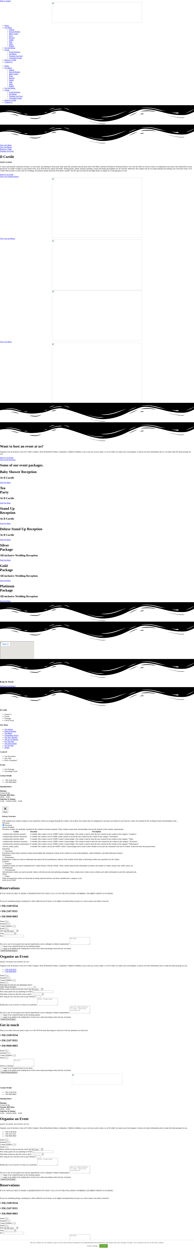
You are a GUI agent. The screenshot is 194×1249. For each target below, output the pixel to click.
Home (6, 26)
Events (6, 50)
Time (2, 933)
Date (2, 931)
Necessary (8, 825)
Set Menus (13, 54)
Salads (11, 40)
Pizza (11, 36)
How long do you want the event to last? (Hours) (17, 997)
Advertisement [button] (7, 868)
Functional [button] (6, 849)
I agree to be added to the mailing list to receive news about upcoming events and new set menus (37, 948)
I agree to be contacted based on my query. (18, 1068)
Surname (3, 924)
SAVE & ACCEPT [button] (9, 880)
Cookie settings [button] (92, 1246)
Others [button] (4, 874)
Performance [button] (6, 855)
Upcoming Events (15, 58)
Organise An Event (16, 56)
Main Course (13, 34)
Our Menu (8, 28)
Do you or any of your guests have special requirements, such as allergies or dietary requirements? (35, 944)
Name (2, 921)
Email (2, 928)
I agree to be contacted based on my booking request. (21, 946)
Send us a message (7, 1066)
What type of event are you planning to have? (16, 985)
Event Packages (14, 52)
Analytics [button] (5, 861)
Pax (1, 936)
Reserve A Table (10, 60)
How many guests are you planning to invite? (16, 992)
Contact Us (8, 62)
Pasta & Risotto (14, 32)
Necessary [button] (6, 823)
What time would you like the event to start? (16, 994)
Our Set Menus (9, 48)
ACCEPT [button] (103, 1246)
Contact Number (6, 926)
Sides (11, 44)
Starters (11, 30)
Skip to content (5, 1)
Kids (10, 42)
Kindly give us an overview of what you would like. (18, 1005)
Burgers (12, 38)
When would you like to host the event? (14, 989)
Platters (11, 46)
